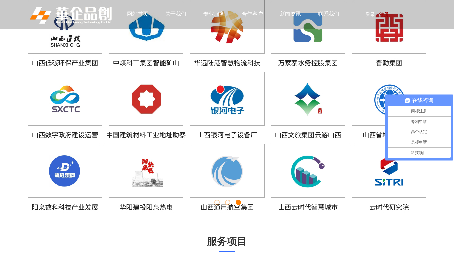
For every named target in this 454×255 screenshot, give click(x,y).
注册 (384, 14)
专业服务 (214, 14)
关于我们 (175, 14)
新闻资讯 (290, 14)
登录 (370, 14)
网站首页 (137, 14)
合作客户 (252, 14)
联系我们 (328, 14)
